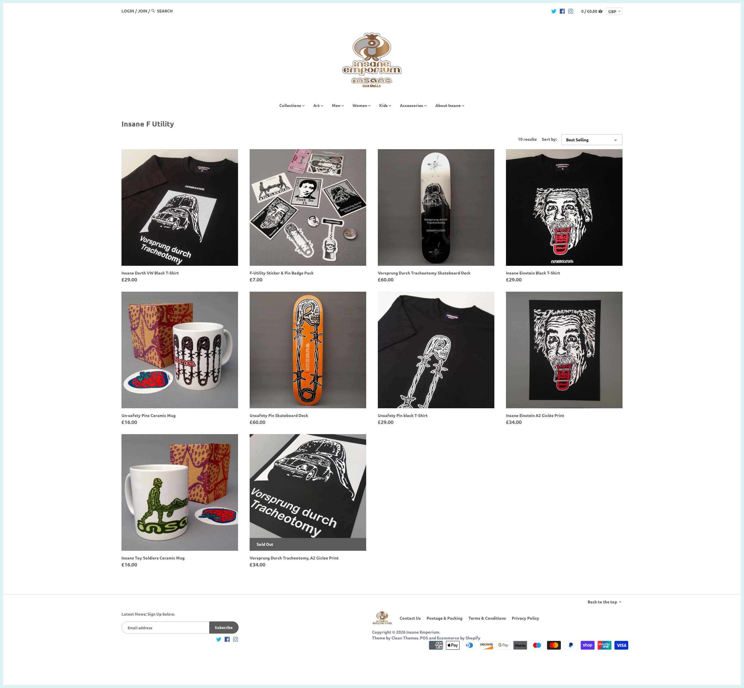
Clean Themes (404, 637)
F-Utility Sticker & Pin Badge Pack (282, 272)
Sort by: (549, 139)
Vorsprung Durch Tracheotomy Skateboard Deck (424, 272)
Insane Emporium (422, 631)
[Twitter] (554, 10)
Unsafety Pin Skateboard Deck (279, 415)
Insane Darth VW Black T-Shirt (150, 272)
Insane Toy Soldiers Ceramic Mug (153, 557)
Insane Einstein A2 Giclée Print (535, 415)
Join (142, 10)
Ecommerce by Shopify (458, 637)
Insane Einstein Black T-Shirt (533, 272)
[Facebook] (562, 10)
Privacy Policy (525, 618)
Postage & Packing (444, 618)
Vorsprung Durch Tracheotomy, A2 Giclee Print (294, 557)
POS (424, 637)
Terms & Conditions (487, 618)
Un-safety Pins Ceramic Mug (148, 415)
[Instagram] (570, 10)
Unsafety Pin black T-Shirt (403, 415)
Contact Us (410, 618)
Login (127, 10)
